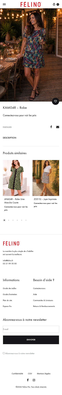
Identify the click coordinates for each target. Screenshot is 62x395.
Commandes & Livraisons (43, 300)
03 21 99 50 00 (10, 263)
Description (9, 137)
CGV (30, 373)
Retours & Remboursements (44, 306)
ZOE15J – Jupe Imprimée (45, 199)
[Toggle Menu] (4, 4)
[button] (4, 220)
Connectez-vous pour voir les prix (19, 115)
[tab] (31, 138)
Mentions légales (43, 373)
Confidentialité (17, 373)
